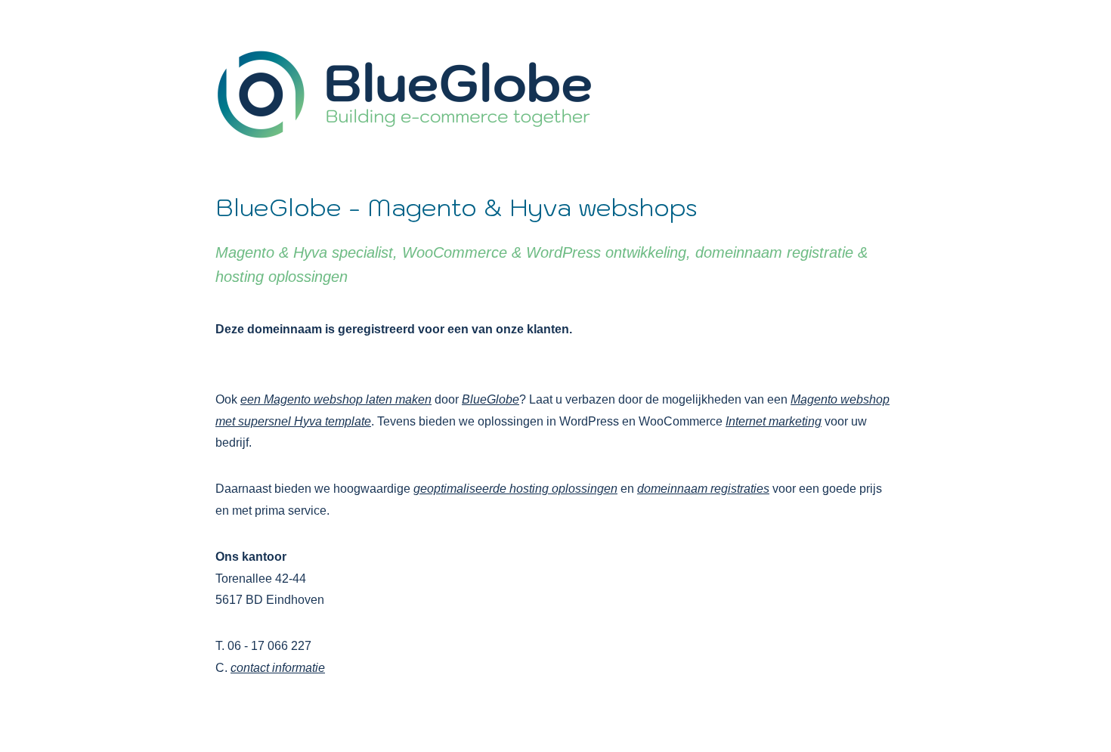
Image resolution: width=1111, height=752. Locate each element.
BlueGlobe (490, 399)
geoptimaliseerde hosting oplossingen (515, 488)
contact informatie (278, 667)
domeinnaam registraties (703, 488)
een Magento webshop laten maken (336, 399)
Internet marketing (774, 421)
